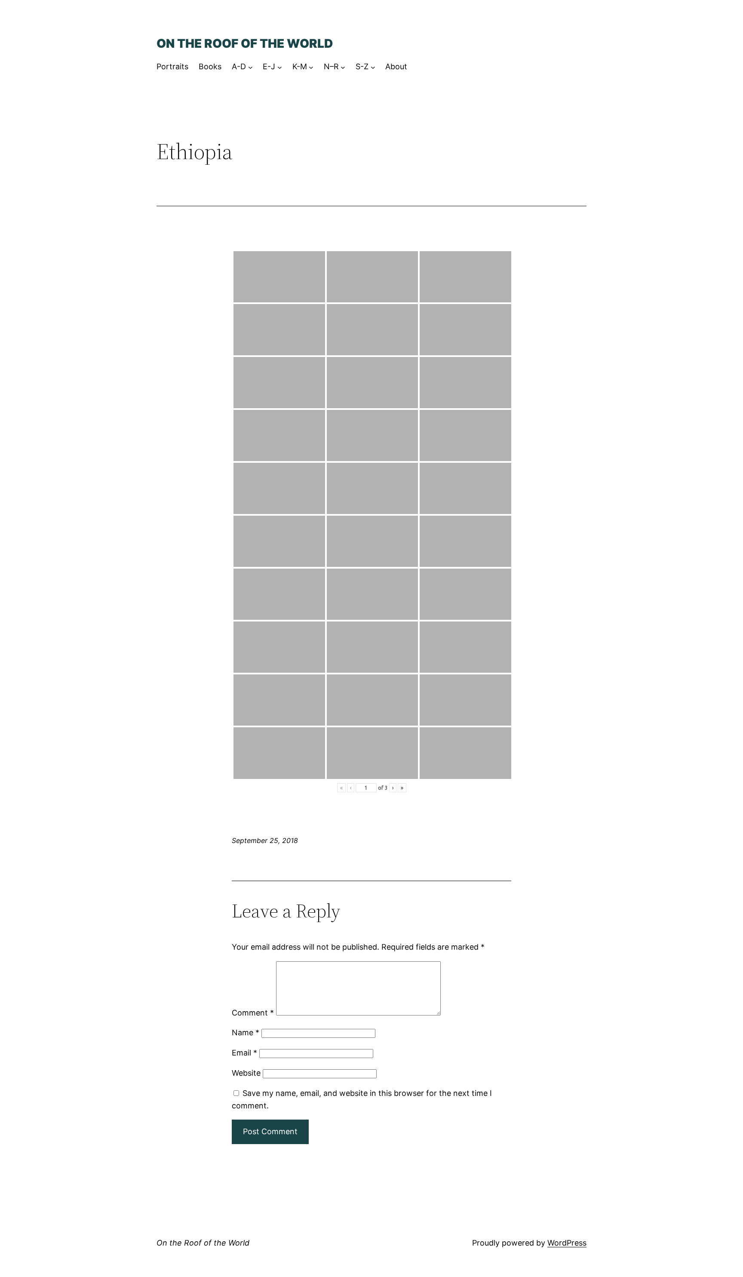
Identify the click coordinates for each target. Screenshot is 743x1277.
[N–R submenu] (343, 67)
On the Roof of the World (245, 43)
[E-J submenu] (279, 67)
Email (244, 1052)
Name (245, 1032)
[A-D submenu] (250, 67)
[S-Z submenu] (373, 67)
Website (246, 1072)
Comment (253, 1012)
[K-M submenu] (311, 67)
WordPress (566, 1242)
